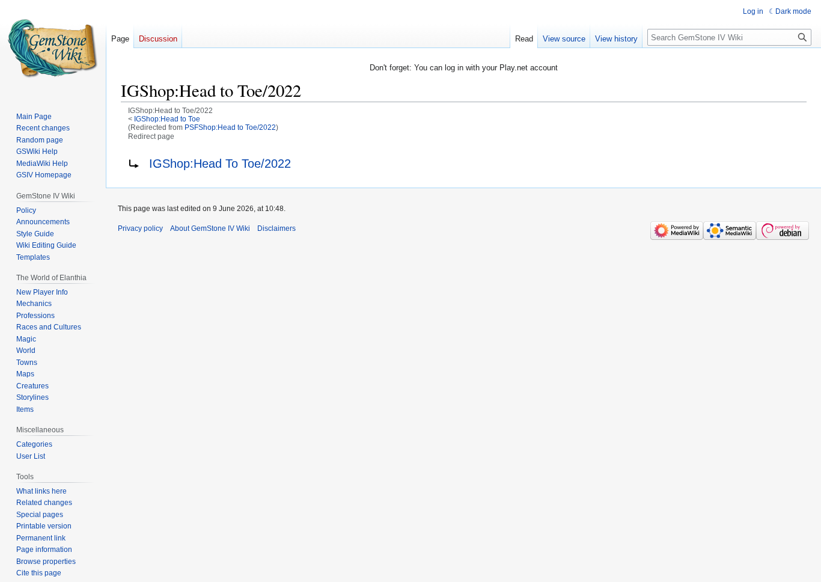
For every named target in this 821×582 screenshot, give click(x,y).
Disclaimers (276, 228)
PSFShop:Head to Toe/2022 (230, 127)
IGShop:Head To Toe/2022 (220, 163)
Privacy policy (140, 228)
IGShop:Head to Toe (167, 119)
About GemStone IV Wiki (210, 228)
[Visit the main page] (53, 48)
